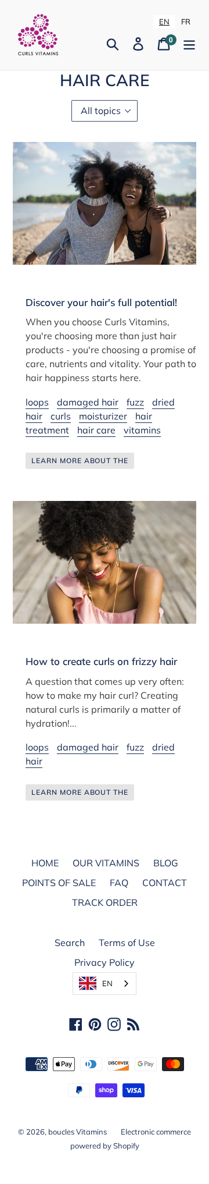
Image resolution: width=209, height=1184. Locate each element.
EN (164, 21)
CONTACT (164, 882)
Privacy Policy (104, 962)
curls (61, 416)
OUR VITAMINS (106, 863)
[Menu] (189, 43)
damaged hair (87, 402)
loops (37, 402)
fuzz (135, 402)
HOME (45, 863)
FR (185, 21)
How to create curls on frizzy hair (101, 661)
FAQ (119, 882)
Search (70, 942)
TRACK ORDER (105, 902)
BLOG (165, 863)
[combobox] (164, 22)
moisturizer (103, 416)
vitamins (142, 430)
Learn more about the (79, 460)
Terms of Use (127, 942)
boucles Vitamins (77, 1131)
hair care (96, 430)
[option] (185, 22)
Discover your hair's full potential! (101, 302)
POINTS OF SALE (59, 882)
